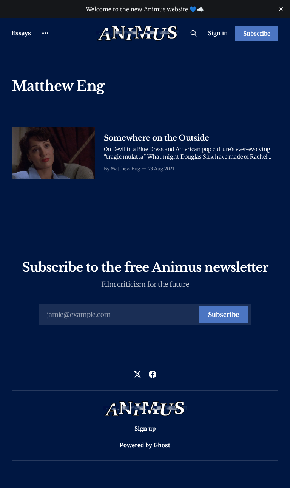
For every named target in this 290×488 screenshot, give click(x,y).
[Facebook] (152, 374)
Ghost (162, 445)
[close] (281, 9)
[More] (45, 33)
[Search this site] (194, 33)
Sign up (145, 428)
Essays (21, 33)
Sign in (218, 33)
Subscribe (256, 33)
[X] (137, 374)
